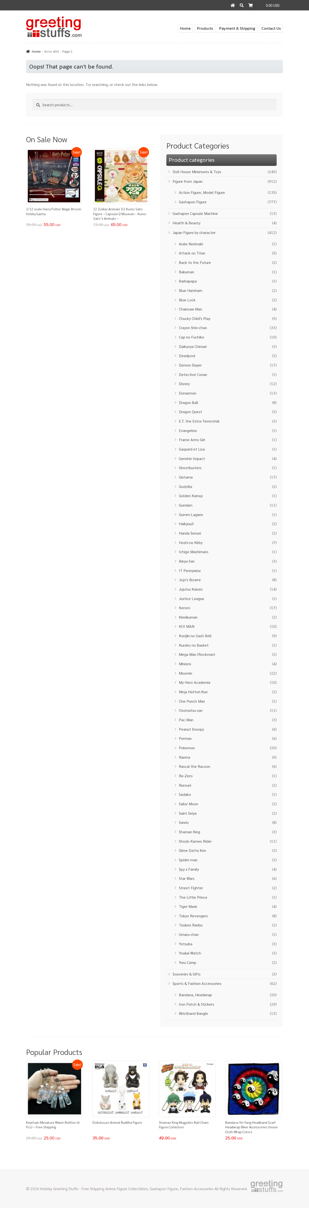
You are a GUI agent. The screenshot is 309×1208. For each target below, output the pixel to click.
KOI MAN (186, 626)
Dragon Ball (188, 402)
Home (185, 28)
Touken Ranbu (191, 924)
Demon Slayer (190, 364)
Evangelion (188, 430)
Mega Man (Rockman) (197, 654)
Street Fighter (191, 887)
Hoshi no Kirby (191, 542)
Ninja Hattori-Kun (193, 691)
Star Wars (187, 878)
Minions (185, 663)
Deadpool (187, 355)
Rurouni (185, 785)
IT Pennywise (190, 570)
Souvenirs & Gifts (187, 973)
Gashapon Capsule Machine (195, 213)
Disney (184, 383)
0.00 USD (273, 5)
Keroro (184, 607)
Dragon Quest (190, 411)
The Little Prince (193, 897)
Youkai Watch (190, 952)
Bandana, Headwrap (195, 994)
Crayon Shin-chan (193, 327)
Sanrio (184, 822)
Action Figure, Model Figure (202, 192)
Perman (185, 738)
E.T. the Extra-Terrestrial (199, 421)
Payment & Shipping (237, 28)
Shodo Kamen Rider (195, 841)
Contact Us (271, 28)
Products (205, 28)
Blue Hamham (190, 290)
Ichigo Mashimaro (193, 551)
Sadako (185, 794)
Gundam (185, 505)
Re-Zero (186, 775)
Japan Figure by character (194, 232)
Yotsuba (185, 943)
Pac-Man (186, 719)
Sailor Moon (188, 803)
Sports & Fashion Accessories (197, 983)
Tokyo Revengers (193, 915)
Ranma (184, 757)
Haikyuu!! (186, 523)
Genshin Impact (192, 458)
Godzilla (185, 486)
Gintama (186, 477)
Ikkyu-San (187, 561)
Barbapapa (188, 280)
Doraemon (187, 393)
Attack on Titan (192, 252)
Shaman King (189, 831)
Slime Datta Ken (192, 850)
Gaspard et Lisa (192, 449)
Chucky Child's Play (194, 318)
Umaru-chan (189, 934)
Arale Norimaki (191, 243)
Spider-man (188, 859)
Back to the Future (195, 262)
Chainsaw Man (190, 308)
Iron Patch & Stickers (196, 1004)
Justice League (191, 598)
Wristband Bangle (193, 1013)
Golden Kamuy (191, 495)
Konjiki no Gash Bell (195, 635)
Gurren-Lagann (191, 514)
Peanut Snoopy (191, 729)
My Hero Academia (194, 682)
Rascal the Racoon (194, 766)
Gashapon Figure (193, 201)
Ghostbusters (190, 467)
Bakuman (186, 271)
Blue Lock (187, 299)
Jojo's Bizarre (190, 579)
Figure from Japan (188, 181)
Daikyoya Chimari (193, 346)
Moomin (185, 673)
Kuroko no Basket (194, 645)
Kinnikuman (188, 617)
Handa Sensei (190, 533)
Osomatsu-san (191, 710)
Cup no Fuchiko (191, 336)
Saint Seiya (188, 813)
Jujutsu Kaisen (191, 589)
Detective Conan (193, 374)
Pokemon (187, 747)
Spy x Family (189, 869)
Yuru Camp (187, 962)
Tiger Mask (188, 906)
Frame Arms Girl (192, 439)
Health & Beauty (186, 222)
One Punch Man (192, 701)
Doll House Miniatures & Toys (197, 171)
